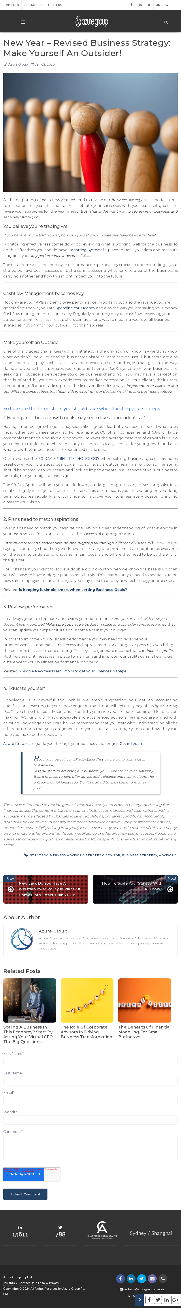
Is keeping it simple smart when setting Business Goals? (73, 590)
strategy (39, 855)
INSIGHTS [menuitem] (12, 5)
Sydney (138, 1233)
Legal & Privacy (48, 1283)
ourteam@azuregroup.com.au (143, 1289)
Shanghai (161, 1233)
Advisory (167, 855)
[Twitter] (150, 5)
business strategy (139, 855)
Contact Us (26, 1283)
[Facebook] (134, 5)
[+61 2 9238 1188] (166, 5)
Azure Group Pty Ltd (17, 1277)
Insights (9, 1283)
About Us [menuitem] (55, 5)
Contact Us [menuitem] (33, 5)
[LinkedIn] (142, 5)
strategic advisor (102, 855)
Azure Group (18, 64)
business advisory (66, 855)
